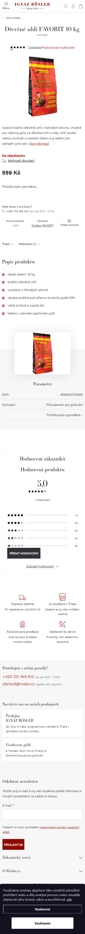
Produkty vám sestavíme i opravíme (62, 636)
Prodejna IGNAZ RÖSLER (20, 718)
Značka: (42, 225)
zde (69, 899)
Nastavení (42, 909)
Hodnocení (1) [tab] (27, 244)
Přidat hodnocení (23, 553)
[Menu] (6, 6)
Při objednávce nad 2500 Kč (22, 606)
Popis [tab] (5, 244)
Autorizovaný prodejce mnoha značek (22, 636)
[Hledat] (66, 6)
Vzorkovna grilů (18, 744)
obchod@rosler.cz (32, 684)
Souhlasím (43, 923)
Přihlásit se (13, 845)
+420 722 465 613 (30, 211)
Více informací (39, 143)
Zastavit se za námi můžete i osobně (62, 608)
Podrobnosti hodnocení (58, 47)
